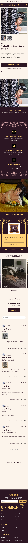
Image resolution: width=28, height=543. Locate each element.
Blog (15, 527)
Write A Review (14, 310)
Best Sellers (4, 514)
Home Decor (17, 517)
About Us (3, 527)
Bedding (3, 517)
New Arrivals (18, 514)
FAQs (2, 530)
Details (3, 72)
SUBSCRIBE (23, 501)
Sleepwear (4, 520)
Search (3, 537)
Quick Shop (14, 245)
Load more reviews (14, 449)
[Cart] (26, 5)
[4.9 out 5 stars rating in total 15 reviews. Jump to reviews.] (2, 480)
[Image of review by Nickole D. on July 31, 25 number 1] (5, 336)
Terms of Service (5, 540)
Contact (16, 537)
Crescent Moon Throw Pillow (11, 238)
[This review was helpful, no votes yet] (21, 348)
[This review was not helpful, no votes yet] (24, 348)
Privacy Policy (18, 540)
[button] (25, 21)
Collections (17, 520)
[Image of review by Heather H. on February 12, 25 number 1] (5, 365)
